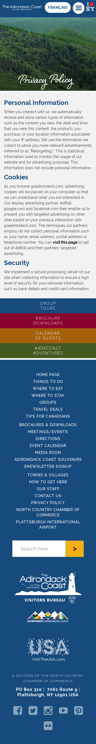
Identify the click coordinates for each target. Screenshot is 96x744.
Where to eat (48, 388)
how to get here (48, 482)
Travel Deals (48, 409)
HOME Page (48, 375)
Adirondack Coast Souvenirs (48, 459)
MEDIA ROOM (48, 452)
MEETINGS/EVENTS (48, 432)
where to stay (48, 395)
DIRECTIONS (48, 439)
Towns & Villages (48, 475)
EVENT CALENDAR (48, 446)
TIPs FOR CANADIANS (48, 416)
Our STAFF (48, 489)
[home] (21, 6)
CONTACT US (48, 496)
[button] (79, 8)
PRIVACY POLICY (48, 503)
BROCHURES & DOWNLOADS (48, 425)
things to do (48, 381)
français (57, 7)
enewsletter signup (48, 466)
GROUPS (48, 402)
